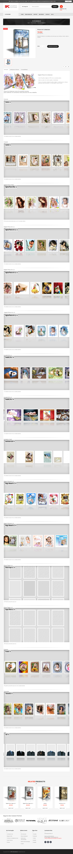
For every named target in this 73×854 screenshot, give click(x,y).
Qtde (38, 46)
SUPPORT (35, 14)
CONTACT (48, 14)
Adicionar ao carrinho (53, 46)
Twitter (34, 838)
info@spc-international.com (52, 837)
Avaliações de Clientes (14, 69)
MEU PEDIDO (41, 14)
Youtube (34, 834)
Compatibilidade (24, 69)
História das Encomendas (23, 839)
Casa (28, 22)
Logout (22, 843)
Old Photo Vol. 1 (62, 803)
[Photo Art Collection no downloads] (8, 62)
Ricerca (55, 6)
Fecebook (35, 836)
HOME (22, 14)
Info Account (23, 834)
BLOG (52, 14)
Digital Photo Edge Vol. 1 (11, 803)
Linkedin (34, 840)
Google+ (34, 842)
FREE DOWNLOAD (28, 14)
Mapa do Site (9, 836)
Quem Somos (10, 840)
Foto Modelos (33, 22)
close (68, 1)
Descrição (6, 69)
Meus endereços (24, 836)
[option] (8, 62)
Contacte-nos (10, 834)
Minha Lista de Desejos (25, 841)
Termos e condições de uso (12, 838)
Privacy (8, 842)
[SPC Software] (11, 6)
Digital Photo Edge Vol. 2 (28, 803)
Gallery (45, 803)
